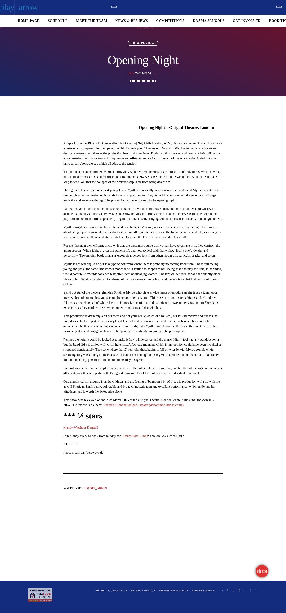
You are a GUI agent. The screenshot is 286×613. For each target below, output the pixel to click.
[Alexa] (256, 590)
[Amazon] (250, 590)
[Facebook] (239, 590)
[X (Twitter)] (222, 590)
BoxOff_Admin (95, 488)
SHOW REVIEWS (143, 43)
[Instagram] (233, 590)
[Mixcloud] (228, 590)
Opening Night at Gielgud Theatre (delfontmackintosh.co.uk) (143, 405)
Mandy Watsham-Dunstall (80, 427)
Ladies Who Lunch (135, 436)
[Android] (245, 590)
